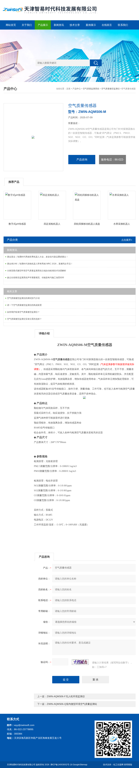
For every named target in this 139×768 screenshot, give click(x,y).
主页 (68, 89)
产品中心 (77, 89)
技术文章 (75, 24)
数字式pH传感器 (17, 223)
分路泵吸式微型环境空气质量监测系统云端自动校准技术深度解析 (36, 270)
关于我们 (27, 24)
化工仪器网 (118, 764)
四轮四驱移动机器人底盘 (87, 223)
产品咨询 (81, 159)
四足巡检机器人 (52, 223)
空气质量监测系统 (91, 89)
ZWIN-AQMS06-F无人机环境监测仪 (66, 696)
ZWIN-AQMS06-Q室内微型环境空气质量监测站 (72, 704)
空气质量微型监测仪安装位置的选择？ (24, 319)
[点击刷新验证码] (80, 662)
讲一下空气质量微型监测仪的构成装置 (24, 305)
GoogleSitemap (80, 764)
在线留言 (107, 24)
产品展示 (43, 24)
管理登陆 (128, 764)
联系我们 (123, 24)
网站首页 (11, 24)
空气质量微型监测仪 (110, 89)
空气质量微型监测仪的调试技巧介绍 (23, 298)
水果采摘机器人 (121, 223)
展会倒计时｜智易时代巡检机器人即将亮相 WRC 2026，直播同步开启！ (40, 264)
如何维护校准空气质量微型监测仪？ (23, 312)
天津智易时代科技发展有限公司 (21, 764)
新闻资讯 (59, 24)
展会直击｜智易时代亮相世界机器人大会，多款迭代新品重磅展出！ (37, 257)
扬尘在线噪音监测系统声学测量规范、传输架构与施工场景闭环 (35, 277)
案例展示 (91, 24)
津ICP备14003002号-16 (61, 764)
